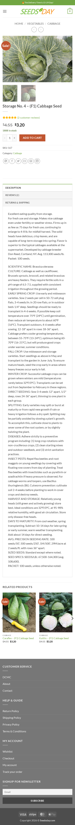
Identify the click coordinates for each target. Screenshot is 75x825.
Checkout (8, 758)
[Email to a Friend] (25, 161)
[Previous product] (41, 29)
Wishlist (8, 751)
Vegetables (35, 23)
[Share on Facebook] (12, 161)
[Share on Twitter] (18, 161)
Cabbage (53, 23)
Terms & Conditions (14, 731)
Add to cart (32, 137)
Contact (7, 690)
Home (19, 23)
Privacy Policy (11, 724)
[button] (5, 11)
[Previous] (8, 59)
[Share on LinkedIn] (37, 161)
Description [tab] (13, 187)
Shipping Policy (12, 717)
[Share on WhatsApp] (6, 161)
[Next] (66, 59)
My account (10, 765)
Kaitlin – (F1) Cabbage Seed (54, 638)
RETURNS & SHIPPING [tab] (17, 202)
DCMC (7, 677)
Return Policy (11, 711)
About (6, 683)
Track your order (12, 771)
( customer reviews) (28, 117)
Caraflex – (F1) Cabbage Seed (18, 638)
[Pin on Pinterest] (31, 161)
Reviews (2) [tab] (12, 195)
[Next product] (34, 29)
